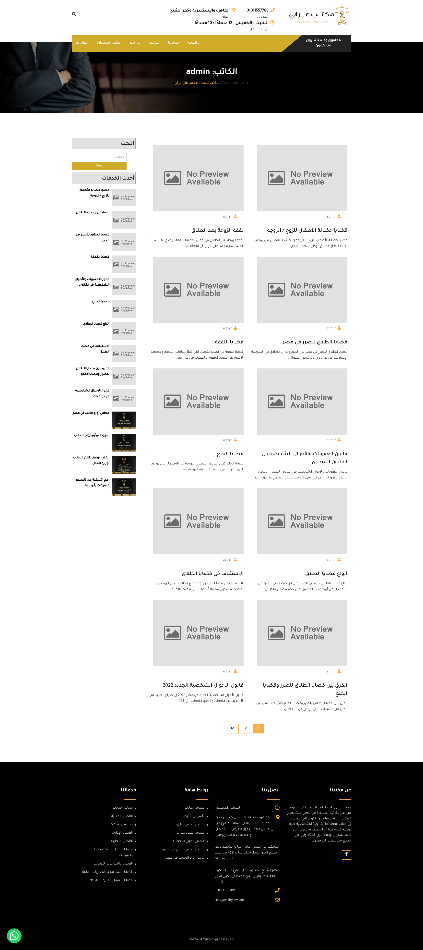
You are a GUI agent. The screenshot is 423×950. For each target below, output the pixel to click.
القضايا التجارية (122, 841)
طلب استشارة (108, 43)
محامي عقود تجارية (190, 833)
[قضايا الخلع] (124, 309)
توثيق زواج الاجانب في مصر (184, 858)
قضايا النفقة (229, 342)
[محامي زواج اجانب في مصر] (124, 420)
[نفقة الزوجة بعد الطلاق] (124, 220)
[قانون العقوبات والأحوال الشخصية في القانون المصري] (124, 287)
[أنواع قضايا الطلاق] (124, 331)
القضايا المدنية (122, 816)
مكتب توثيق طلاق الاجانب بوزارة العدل (91, 460)
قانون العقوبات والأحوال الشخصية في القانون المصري (304, 458)
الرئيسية (193, 43)
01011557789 (258, 11)
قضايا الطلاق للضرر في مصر (315, 342)
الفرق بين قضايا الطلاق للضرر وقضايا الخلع (305, 690)
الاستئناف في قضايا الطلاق (213, 574)
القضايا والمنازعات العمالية (113, 864)
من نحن (135, 43)
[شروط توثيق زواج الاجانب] (124, 442)
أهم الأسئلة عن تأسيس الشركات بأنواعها (92, 482)
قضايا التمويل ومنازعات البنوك (111, 880)
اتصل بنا (82, 43)
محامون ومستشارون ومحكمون (323, 43)
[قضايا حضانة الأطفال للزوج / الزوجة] (124, 197)
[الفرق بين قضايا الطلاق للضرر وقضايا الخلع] (124, 376)
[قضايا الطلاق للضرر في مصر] (124, 242)
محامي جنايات (194, 808)
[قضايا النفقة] (124, 264)
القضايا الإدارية (122, 833)
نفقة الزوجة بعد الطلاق (217, 231)
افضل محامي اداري (190, 825)
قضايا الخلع (230, 454)
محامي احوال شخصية (188, 841)
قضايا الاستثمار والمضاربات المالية (107, 872)
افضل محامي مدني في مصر (183, 850)
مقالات (154, 43)
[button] (14, 935)
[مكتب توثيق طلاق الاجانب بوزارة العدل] (124, 465)
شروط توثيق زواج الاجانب (91, 435)
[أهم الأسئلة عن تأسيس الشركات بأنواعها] (124, 487)
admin (331, 217)
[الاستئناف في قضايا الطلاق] (124, 353)
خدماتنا (173, 43)
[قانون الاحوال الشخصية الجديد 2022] (124, 398)
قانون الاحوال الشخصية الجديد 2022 (203, 686)
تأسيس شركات (192, 816)
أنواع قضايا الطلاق (326, 574)
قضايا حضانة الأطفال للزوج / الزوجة (307, 231)
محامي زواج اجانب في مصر (91, 413)
